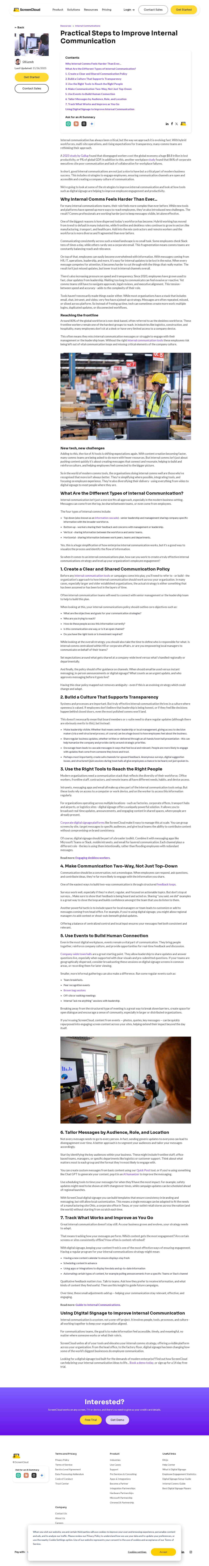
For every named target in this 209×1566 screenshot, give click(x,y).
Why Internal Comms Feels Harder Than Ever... (93, 63)
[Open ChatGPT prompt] (68, 124)
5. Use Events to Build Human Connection (90, 94)
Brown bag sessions (75, 990)
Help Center (168, 1464)
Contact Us (61, 1513)
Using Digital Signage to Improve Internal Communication (99, 109)
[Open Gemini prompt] (92, 124)
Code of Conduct (64, 1478)
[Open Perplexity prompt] (84, 124)
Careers (59, 1522)
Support (114, 1469)
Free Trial (91, 1420)
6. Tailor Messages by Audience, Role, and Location (96, 99)
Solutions (73, 9)
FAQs (165, 1460)
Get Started (184, 9)
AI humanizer (131, 1174)
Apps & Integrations (120, 1478)
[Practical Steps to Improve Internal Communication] (172, 124)
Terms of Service (63, 1464)
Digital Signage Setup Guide (176, 1478)
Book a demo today (141, 1362)
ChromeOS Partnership (122, 1502)
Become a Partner (119, 1483)
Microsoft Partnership (121, 1497)
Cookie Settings (57, 1539)
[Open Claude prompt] (76, 124)
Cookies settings (137, 1552)
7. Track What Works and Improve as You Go (92, 104)
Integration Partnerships (122, 1488)
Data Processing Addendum (69, 1474)
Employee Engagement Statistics (179, 1474)
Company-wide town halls (76, 954)
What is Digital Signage (174, 1469)
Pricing (106, 9)
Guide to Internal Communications (97, 1305)
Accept (163, 1552)
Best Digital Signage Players (176, 1488)
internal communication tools (145, 340)
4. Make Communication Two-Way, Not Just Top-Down (98, 89)
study (151, 159)
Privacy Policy (93, 1536)
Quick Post (144, 1170)
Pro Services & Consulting (123, 1474)
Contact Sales (153, 9)
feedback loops (166, 884)
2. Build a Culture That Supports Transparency (93, 78)
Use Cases (115, 1464)
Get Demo (117, 1420)
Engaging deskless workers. (92, 857)
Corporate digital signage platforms (82, 822)
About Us (60, 1518)
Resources (91, 9)
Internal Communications (87, 26)
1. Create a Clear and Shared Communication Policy (96, 73)
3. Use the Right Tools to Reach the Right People (94, 84)
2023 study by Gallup (76, 155)
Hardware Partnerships (122, 1493)
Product (57, 9)
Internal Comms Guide (173, 1483)
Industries (115, 1460)
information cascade (106, 517)
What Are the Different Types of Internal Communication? (100, 68)
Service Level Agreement (68, 1469)
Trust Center (62, 1483)
